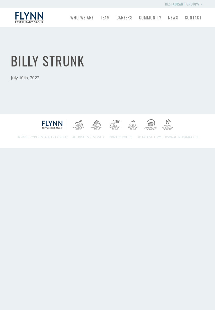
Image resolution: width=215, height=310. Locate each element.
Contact (193, 17)
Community (150, 17)
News (173, 17)
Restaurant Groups (182, 4)
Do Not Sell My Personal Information (167, 137)
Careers (124, 17)
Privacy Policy (120, 137)
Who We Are (82, 17)
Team (105, 17)
